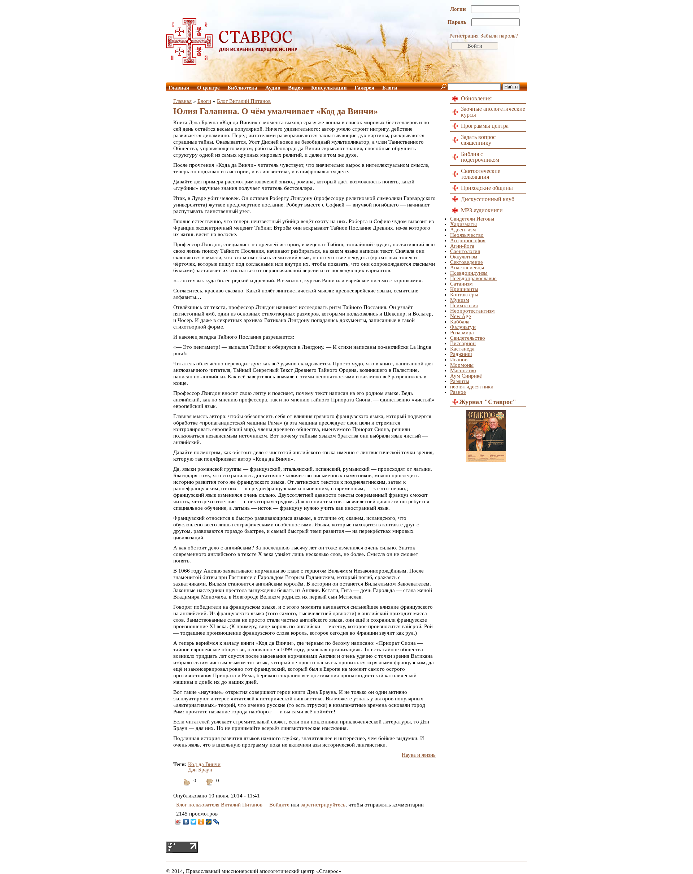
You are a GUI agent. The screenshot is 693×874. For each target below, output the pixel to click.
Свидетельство (467, 338)
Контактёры (464, 294)
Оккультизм (464, 257)
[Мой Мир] (209, 821)
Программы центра (485, 126)
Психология (464, 305)
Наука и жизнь (419, 755)
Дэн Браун (200, 770)
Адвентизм (463, 229)
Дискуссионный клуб (487, 199)
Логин (458, 9)
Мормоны (462, 365)
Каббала (460, 322)
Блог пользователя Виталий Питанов (219, 805)
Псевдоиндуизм (469, 273)
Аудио (272, 88)
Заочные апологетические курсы (493, 112)
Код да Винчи (204, 764)
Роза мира (462, 332)
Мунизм (459, 300)
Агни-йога (462, 246)
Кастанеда (462, 349)
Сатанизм (461, 284)
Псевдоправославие (473, 278)
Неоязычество (467, 235)
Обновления (476, 98)
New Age (460, 316)
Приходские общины (487, 188)
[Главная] (232, 63)
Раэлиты (459, 381)
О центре (208, 88)
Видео (295, 88)
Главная (179, 88)
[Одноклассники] (201, 821)
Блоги (389, 88)
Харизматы (463, 224)
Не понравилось (209, 786)
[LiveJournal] (216, 821)
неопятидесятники (471, 387)
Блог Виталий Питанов (244, 101)
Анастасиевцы (467, 267)
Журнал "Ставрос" (487, 401)
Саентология (465, 251)
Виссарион (463, 343)
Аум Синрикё (466, 376)
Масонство (463, 370)
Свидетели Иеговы (472, 219)
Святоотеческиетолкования (480, 174)
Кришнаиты (464, 289)
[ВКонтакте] (186, 821)
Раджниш (461, 354)
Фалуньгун (463, 327)
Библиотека (242, 88)
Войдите (279, 805)
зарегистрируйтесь (323, 805)
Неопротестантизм (472, 311)
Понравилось (187, 786)
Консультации (329, 88)
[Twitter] (193, 821)
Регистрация (464, 36)
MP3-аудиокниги (482, 210)
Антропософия (467, 240)
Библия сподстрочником (480, 157)
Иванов (458, 359)
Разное (458, 392)
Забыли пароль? (499, 36)
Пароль (458, 22)
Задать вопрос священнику (478, 140)
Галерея (364, 88)
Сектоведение (466, 262)
